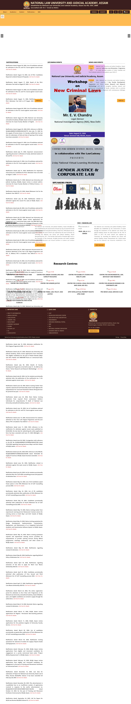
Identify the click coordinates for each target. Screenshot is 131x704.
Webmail (94, 12)
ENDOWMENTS (53, 320)
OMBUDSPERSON (53, 333)
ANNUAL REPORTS (12, 315)
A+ (111, 12)
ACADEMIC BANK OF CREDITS (56, 330)
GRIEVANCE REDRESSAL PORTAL (57, 322)
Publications (31, 12)
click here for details (11, 69)
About (5, 12)
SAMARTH (102, 12)
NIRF (50, 324)
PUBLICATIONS (11, 317)
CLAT (50, 313)
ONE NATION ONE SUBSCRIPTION (57, 317)
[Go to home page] (65, 5)
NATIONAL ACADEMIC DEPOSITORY (58, 328)
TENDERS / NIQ (11, 320)
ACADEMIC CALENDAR (13, 324)
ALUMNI (10, 326)
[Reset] (120, 12)
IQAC (39, 12)
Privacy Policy (123, 337)
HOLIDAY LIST (11, 328)
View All (38, 100)
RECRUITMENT (11, 322)
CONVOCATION (12, 333)
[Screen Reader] (126, 12)
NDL (50, 326)
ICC (8, 330)
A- (115, 12)
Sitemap (117, 337)
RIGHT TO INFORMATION (14, 313)
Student (21, 12)
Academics (13, 12)
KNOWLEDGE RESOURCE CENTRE (57, 315)
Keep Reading (40, 245)
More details (94, 331)
